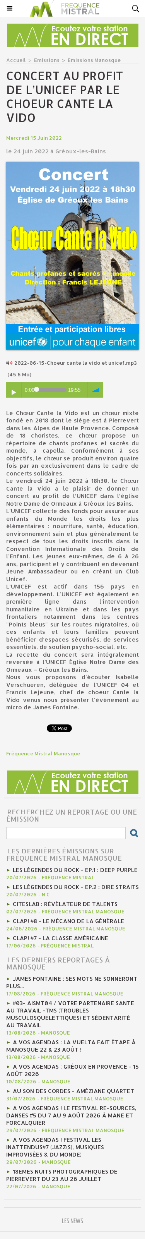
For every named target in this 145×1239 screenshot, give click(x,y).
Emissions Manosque (94, 60)
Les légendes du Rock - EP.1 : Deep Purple (75, 869)
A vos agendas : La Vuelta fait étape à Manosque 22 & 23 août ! (71, 1045)
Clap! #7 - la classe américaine (60, 938)
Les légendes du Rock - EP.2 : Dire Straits (76, 887)
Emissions (47, 60)
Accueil (16, 60)
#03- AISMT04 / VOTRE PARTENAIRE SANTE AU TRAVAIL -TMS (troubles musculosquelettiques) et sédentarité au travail (70, 1014)
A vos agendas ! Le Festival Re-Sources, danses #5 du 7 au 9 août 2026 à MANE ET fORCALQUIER (71, 1115)
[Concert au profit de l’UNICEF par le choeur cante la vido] (72, 165)
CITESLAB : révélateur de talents (65, 904)
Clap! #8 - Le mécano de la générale (68, 921)
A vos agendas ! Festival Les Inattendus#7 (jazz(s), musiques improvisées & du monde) (55, 1147)
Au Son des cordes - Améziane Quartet (73, 1091)
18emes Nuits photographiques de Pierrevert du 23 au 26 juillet (62, 1175)
